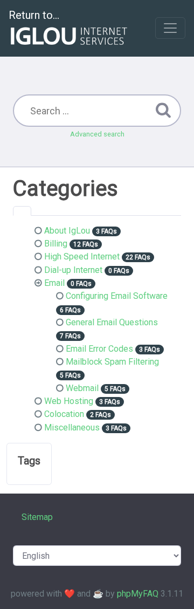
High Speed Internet (82, 256)
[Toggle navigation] (170, 28)
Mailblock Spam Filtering (112, 362)
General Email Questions (112, 322)
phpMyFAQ (137, 594)
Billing (55, 243)
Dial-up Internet (73, 270)
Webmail (82, 388)
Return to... (34, 15)
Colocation (64, 414)
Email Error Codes (99, 349)
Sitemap (37, 517)
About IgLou (67, 230)
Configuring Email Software (117, 296)
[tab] (22, 211)
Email (54, 283)
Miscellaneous (72, 427)
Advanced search (97, 134)
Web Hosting (68, 401)
